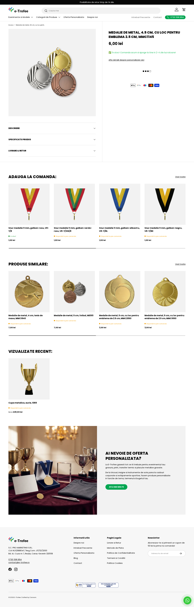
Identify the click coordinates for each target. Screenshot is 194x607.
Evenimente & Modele (19, 17)
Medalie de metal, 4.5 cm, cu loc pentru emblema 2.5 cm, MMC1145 (31, 25)
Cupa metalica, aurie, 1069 (22, 402)
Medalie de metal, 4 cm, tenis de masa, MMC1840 (25, 317)
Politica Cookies (115, 563)
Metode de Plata (115, 547)
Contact (157, 17)
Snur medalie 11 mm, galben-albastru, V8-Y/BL (119, 229)
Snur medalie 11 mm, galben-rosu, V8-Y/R (28, 229)
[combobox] (101, 11)
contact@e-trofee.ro (19, 562)
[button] (184, 10)
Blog (76, 558)
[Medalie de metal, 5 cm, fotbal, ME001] (74, 291)
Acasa (10, 25)
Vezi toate (180, 176)
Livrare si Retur (114, 542)
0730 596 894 (15, 559)
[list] (52, 72)
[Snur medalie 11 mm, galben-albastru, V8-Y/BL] (119, 204)
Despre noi (92, 17)
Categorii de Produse (46, 17)
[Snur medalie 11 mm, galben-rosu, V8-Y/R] (29, 204)
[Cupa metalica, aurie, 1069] (29, 379)
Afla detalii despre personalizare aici (126, 59)
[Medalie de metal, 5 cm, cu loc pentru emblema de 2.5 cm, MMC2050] (119, 291)
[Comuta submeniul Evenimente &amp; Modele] (32, 17)
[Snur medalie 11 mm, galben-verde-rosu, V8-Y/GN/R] (74, 204)
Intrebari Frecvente (141, 17)
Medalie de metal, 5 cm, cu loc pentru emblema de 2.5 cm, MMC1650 (164, 317)
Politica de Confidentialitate (121, 553)
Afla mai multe (116, 487)
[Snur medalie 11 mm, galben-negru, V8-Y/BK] (165, 204)
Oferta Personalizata (73, 17)
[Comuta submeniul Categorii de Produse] (59, 17)
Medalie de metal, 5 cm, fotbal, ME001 (73, 315)
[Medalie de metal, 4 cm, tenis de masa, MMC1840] (29, 291)
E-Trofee (17, 597)
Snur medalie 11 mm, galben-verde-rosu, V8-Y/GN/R (73, 229)
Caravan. (33, 597)
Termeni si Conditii (116, 558)
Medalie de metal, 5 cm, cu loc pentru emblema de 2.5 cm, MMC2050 (119, 317)
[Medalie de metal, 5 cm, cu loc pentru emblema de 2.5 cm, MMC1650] (165, 291)
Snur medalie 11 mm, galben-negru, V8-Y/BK (163, 229)
